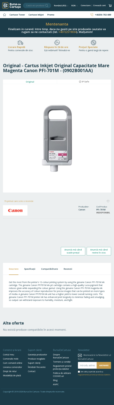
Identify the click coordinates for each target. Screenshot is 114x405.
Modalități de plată (12, 375)
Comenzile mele (10, 358)
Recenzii (68, 268)
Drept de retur (10, 371)
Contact (31, 371)
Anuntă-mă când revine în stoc (99, 251)
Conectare (86, 5)
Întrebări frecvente (37, 367)
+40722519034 (67, 32)
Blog (55, 380)
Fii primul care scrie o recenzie (18, 201)
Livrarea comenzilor (12, 367)
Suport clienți (34, 362)
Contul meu (8, 354)
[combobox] (37, 5)
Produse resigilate (36, 358)
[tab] (10, 269)
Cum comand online (12, 362)
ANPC (56, 384)
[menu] (57, 14)
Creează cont (99, 5)
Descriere (13, 268)
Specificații (29, 268)
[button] (61, 5)
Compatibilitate (49, 268)
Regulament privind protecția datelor (62, 367)
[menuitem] (4, 14)
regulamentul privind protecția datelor (94, 374)
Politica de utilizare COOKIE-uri (62, 374)
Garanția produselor (37, 354)
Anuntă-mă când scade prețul (73, 251)
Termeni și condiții (62, 361)
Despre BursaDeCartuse (61, 356)
